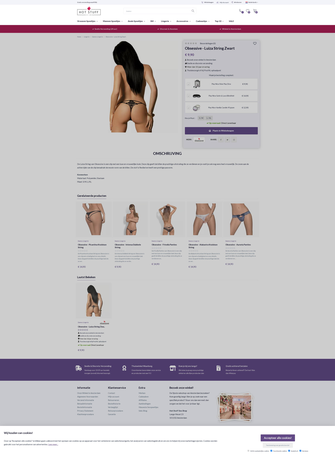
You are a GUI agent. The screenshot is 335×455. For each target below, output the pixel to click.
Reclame (305, 451)
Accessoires (183, 21)
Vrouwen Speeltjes (86, 21)
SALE (231, 21)
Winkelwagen (209, 2)
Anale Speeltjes (135, 21)
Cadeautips (202, 21)
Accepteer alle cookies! (278, 437)
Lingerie (165, 21)
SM (152, 21)
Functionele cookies (280, 451)
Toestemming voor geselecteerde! (278, 445)
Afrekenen (238, 2)
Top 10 (218, 21)
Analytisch (294, 451)
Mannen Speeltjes (112, 21)
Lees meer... (53, 444)
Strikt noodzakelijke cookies (259, 451)
